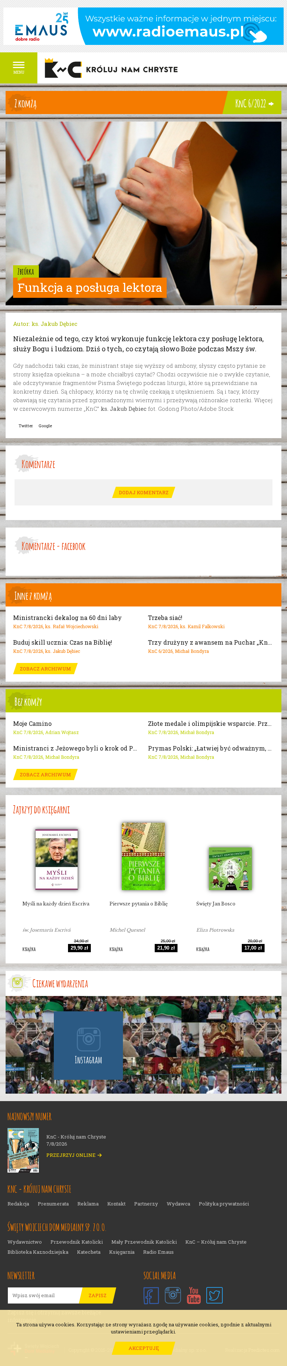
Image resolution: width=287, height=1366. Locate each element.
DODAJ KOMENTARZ (144, 492)
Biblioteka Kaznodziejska (37, 1252)
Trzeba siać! (165, 617)
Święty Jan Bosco (215, 904)
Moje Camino (32, 723)
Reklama (88, 1204)
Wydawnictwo (24, 1242)
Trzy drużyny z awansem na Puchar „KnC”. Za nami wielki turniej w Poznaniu (211, 642)
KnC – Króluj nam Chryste (216, 1242)
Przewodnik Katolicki (76, 1242)
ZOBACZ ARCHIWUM (45, 668)
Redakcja (18, 1204)
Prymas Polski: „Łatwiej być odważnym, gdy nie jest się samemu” (211, 748)
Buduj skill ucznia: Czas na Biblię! (62, 642)
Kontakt (116, 1204)
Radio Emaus (158, 1252)
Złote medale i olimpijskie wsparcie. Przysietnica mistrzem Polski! (211, 723)
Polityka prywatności (224, 1204)
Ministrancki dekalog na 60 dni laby (67, 617)
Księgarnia (122, 1252)
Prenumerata (53, 1204)
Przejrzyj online (71, 1155)
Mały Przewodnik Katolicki (144, 1242)
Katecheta (89, 1252)
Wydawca (178, 1204)
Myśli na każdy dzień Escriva (55, 904)
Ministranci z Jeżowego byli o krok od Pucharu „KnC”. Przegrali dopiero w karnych (76, 748)
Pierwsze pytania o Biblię (138, 904)
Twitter (26, 425)
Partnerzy (146, 1204)
